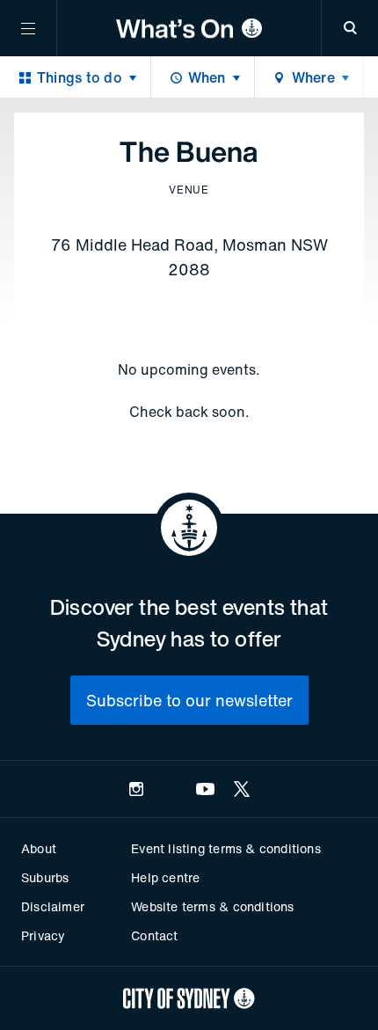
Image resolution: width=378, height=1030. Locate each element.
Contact (154, 935)
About (38, 848)
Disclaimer (52, 906)
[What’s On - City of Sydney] (189, 28)
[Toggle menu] (28, 28)
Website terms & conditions (212, 906)
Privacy (43, 935)
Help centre (165, 877)
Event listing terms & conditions (225, 848)
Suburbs (45, 877)
